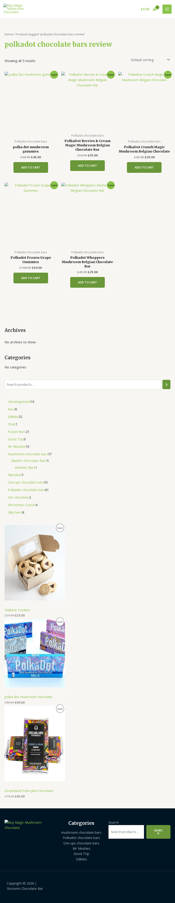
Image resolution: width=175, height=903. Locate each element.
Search (113, 822)
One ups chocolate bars (81, 843)
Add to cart (30, 167)
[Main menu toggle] (167, 9)
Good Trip (81, 853)
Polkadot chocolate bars (81, 837)
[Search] (166, 384)
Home (9, 34)
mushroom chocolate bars (81, 832)
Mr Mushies (81, 848)
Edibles (81, 859)
